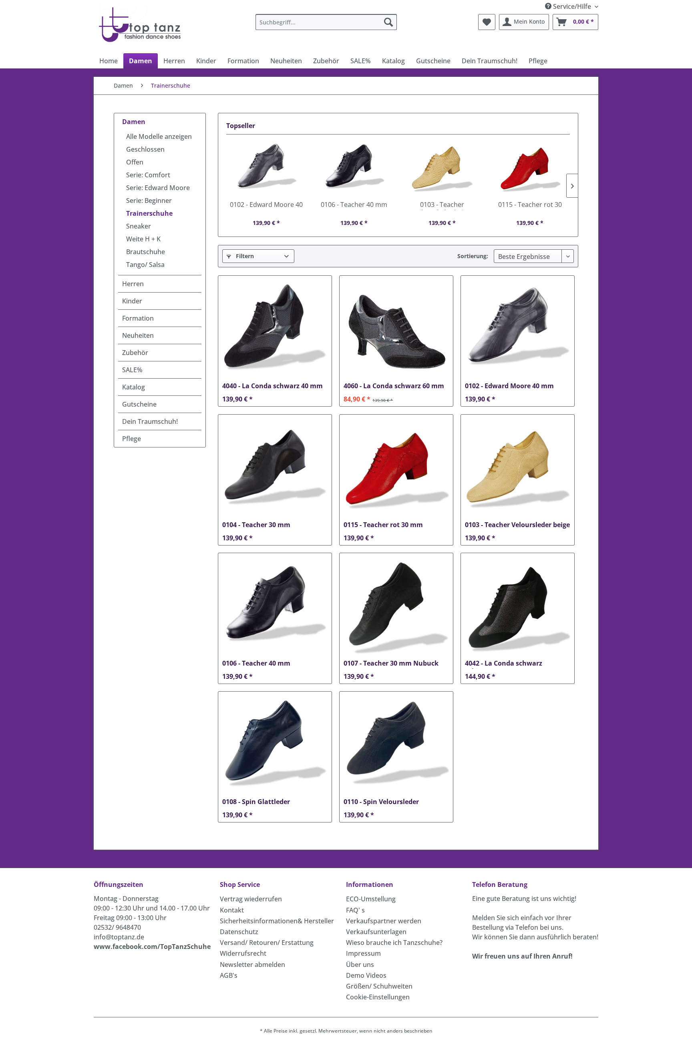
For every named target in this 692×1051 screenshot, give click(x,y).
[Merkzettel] (486, 22)
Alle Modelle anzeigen (159, 136)
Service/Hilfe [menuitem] (572, 6)
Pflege (131, 438)
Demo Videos (366, 975)
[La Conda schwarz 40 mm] (275, 330)
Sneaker (138, 226)
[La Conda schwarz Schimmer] (517, 607)
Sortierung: (472, 256)
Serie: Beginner (149, 200)
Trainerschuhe (149, 213)
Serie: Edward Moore (158, 187)
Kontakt (232, 910)
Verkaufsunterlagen (376, 931)
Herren (133, 283)
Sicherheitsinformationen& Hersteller (277, 921)
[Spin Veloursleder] (396, 746)
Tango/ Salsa (145, 264)
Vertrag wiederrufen (251, 899)
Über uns (360, 964)
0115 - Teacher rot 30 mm (530, 205)
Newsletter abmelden (252, 964)
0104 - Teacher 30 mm (256, 525)
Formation (138, 318)
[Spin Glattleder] (275, 746)
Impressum (363, 953)
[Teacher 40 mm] (354, 168)
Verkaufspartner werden (383, 921)
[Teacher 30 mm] (275, 469)
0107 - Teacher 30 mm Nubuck (391, 663)
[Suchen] (388, 22)
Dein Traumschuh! (150, 421)
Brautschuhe (145, 251)
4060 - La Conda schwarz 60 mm (394, 386)
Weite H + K (143, 239)
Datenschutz (239, 931)
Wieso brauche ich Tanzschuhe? (394, 942)
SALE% (132, 369)
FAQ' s (355, 910)
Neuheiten (138, 335)
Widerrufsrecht (243, 953)
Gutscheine (139, 404)
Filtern (244, 256)
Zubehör (135, 352)
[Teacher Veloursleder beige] (442, 168)
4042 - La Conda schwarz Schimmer (503, 664)
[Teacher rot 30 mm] (530, 168)
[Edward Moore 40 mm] (266, 168)
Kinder (132, 301)
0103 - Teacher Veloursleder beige (442, 205)
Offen (134, 162)
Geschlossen (145, 149)
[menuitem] (326, 22)
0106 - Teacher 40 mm (354, 205)
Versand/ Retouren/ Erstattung (267, 942)
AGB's (228, 975)
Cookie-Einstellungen (378, 997)
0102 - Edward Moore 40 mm (266, 205)
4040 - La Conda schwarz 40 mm (272, 386)
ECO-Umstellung (371, 899)
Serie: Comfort (148, 174)
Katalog (133, 387)
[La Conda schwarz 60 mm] (396, 330)
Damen (133, 121)
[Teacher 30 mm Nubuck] (396, 607)
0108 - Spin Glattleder (256, 802)
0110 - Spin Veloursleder (381, 802)
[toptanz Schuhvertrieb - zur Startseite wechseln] (142, 24)
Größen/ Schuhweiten (379, 986)
